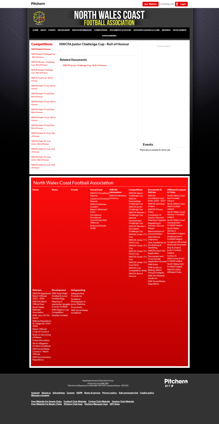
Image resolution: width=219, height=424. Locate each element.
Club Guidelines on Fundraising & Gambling (157, 245)
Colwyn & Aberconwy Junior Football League (176, 258)
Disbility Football (59, 315)
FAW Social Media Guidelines (79, 311)
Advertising (59, 393)
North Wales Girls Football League (175, 265)
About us (46, 393)
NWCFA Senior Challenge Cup (136, 194)
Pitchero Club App (73, 404)
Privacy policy (109, 393)
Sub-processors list (128, 393)
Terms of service (92, 393)
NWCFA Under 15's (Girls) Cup (138, 252)
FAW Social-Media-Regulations (157, 282)
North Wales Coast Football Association (109, 17)
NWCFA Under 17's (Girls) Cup (138, 241)
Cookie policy (147, 393)
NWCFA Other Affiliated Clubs (174, 270)
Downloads (76, 307)
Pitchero (38, 3)
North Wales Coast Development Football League (176, 222)
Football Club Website (75, 401)
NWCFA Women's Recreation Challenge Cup (137, 229)
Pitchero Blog (166, 386)
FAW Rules (153, 264)
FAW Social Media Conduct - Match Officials (41, 351)
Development (179, 30)
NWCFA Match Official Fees (40, 302)
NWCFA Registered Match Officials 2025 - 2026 (42, 296)
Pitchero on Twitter (172, 386)
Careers (71, 393)
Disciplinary (64, 30)
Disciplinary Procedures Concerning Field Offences (98, 219)
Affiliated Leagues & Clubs (147, 30)
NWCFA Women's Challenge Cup (137, 213)
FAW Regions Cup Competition (60, 311)
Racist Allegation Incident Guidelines (42, 344)
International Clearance (154, 238)
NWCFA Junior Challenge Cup (136, 208)
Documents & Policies (120, 30)
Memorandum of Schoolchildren (156, 232)
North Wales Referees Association (38, 310)
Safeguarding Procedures (77, 294)
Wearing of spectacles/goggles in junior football (61, 304)
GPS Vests (115, 404)
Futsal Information (41, 340)
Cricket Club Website (99, 401)
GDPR (79, 393)
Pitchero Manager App (96, 404)
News (43, 30)
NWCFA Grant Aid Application (156, 251)
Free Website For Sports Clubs (46, 401)
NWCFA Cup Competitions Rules (138, 269)
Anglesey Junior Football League (174, 237)
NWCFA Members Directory (118, 196)
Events (51, 30)
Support (35, 393)
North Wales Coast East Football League (176, 198)
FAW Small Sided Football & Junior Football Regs (60, 296)
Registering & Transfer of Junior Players (156, 226)
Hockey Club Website (123, 401)
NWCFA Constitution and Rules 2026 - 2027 (156, 198)
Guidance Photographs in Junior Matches (78, 301)
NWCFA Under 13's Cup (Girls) (138, 263)
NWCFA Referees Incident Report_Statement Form (98, 208)
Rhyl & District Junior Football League (174, 250)
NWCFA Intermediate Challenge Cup (136, 201)
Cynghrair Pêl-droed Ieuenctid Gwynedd (176, 243)
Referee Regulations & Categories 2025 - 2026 (42, 323)
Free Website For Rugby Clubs (46, 404)
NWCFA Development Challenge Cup (136, 220)
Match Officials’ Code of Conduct (41, 330)
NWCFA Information (82, 30)
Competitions (100, 30)
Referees (166, 30)
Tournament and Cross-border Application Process (157, 259)
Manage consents (40, 395)
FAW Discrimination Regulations (42, 358)
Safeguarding (109, 36)
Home (35, 30)
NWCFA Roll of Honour (41, 49)
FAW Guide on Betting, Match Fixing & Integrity (156, 270)
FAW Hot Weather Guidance (156, 276)
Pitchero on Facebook (169, 386)
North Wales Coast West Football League (176, 206)
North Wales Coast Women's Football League (176, 214)
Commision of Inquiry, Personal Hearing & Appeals (157, 217)
